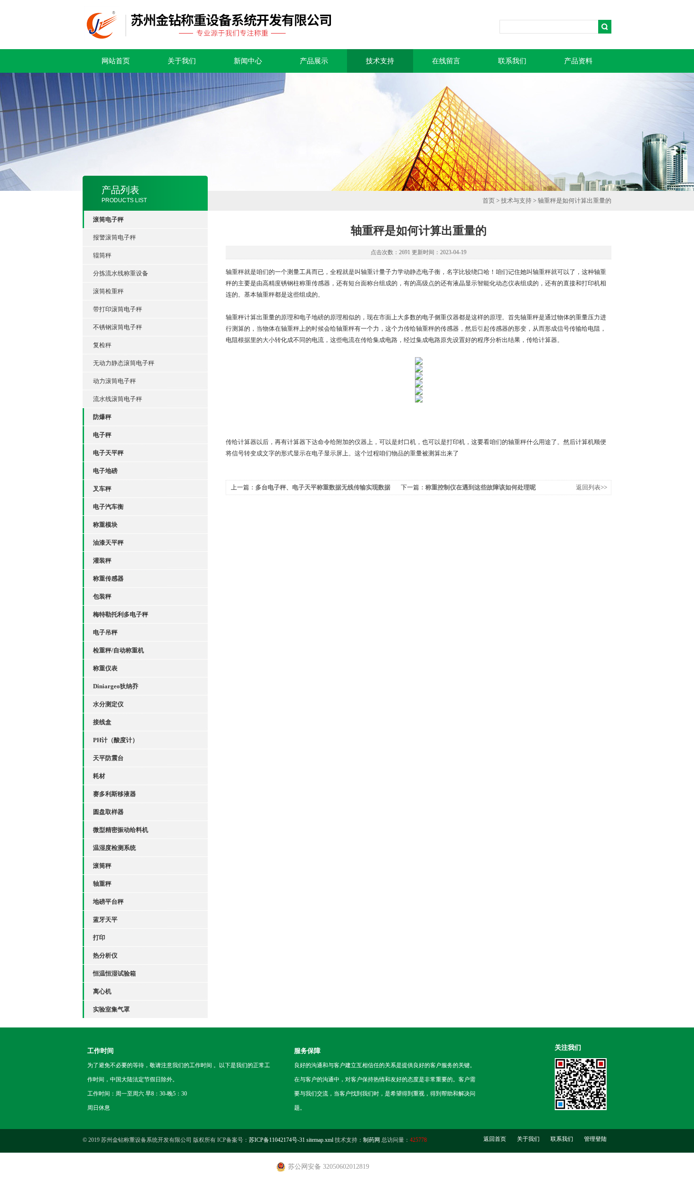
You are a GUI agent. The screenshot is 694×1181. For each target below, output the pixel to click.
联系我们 (512, 61)
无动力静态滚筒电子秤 (123, 363)
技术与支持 (516, 200)
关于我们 (182, 61)
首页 (488, 200)
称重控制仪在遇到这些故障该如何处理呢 (480, 487)
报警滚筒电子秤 (114, 237)
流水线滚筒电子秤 (117, 398)
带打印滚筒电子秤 (117, 309)
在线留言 (446, 61)
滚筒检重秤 (108, 291)
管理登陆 (595, 1139)
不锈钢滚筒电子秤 (117, 327)
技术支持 (380, 61)
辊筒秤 (102, 255)
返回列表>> (591, 487)
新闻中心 (248, 61)
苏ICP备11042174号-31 (277, 1140)
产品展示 (314, 61)
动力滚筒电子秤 (114, 381)
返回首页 (494, 1139)
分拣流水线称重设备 (120, 273)
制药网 (371, 1140)
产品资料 (578, 61)
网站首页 (116, 61)
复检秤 (102, 345)
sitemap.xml (319, 1140)
